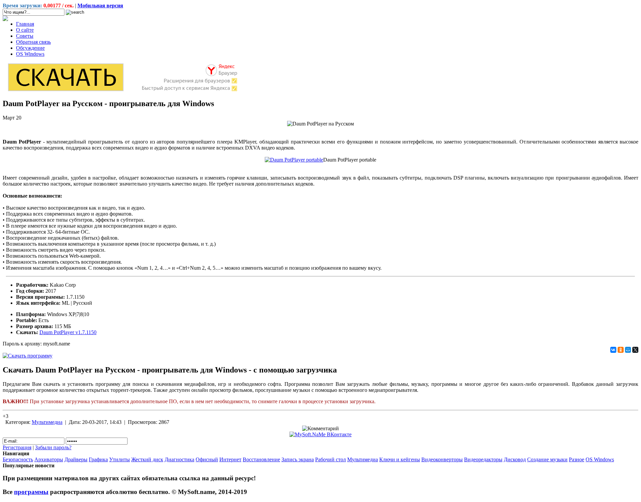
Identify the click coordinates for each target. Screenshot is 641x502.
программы (31, 491)
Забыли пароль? (53, 447)
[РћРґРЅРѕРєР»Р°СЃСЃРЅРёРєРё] (621, 350)
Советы (24, 36)
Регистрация (17, 447)
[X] (635, 350)
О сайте (25, 30)
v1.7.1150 (67, 332)
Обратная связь (33, 42)
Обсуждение (30, 48)
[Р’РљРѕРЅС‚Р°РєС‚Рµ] (613, 350)
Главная (25, 24)
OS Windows (30, 54)
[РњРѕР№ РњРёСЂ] (628, 350)
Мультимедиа (47, 422)
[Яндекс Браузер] (122, 90)
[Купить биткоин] (5, 19)
